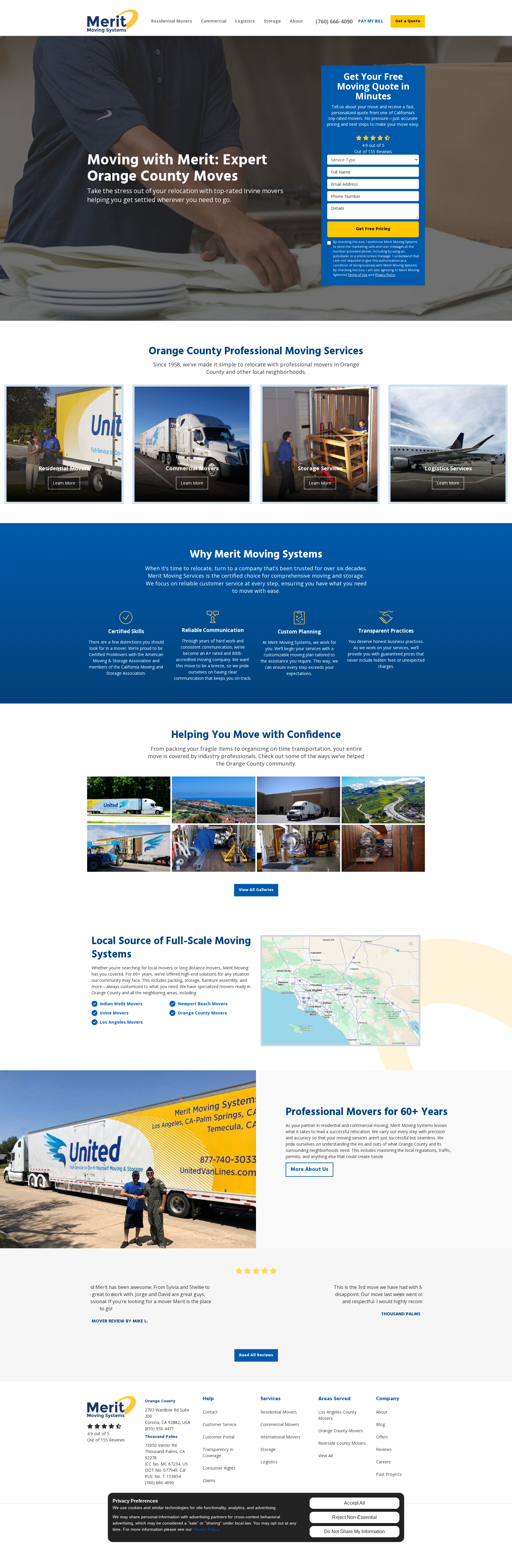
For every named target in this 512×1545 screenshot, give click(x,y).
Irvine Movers (114, 1013)
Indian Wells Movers (121, 1003)
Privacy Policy (385, 275)
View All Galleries (256, 890)
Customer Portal (218, 1437)
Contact (210, 1412)
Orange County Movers (202, 1013)
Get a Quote (407, 21)
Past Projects (389, 1474)
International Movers (280, 1437)
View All (325, 1455)
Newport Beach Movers (203, 1003)
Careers (383, 1462)
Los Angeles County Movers (337, 1415)
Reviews (384, 1449)
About (382, 1412)
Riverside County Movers (342, 1443)
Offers (382, 1437)
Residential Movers (278, 1412)
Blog (380, 1424)
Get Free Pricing (373, 229)
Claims (209, 1480)
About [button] (296, 21)
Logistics (268, 1462)
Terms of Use (357, 275)
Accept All (354, 1503)
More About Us (309, 1169)
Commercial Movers (279, 1424)
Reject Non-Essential (354, 1517)
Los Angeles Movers (121, 1022)
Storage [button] (272, 21)
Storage (268, 1449)
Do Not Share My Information (354, 1531)
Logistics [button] (245, 21)
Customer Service (219, 1424)
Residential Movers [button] (171, 21)
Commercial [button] (213, 21)
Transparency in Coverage (218, 1452)
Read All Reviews (256, 1355)
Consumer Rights (219, 1468)
